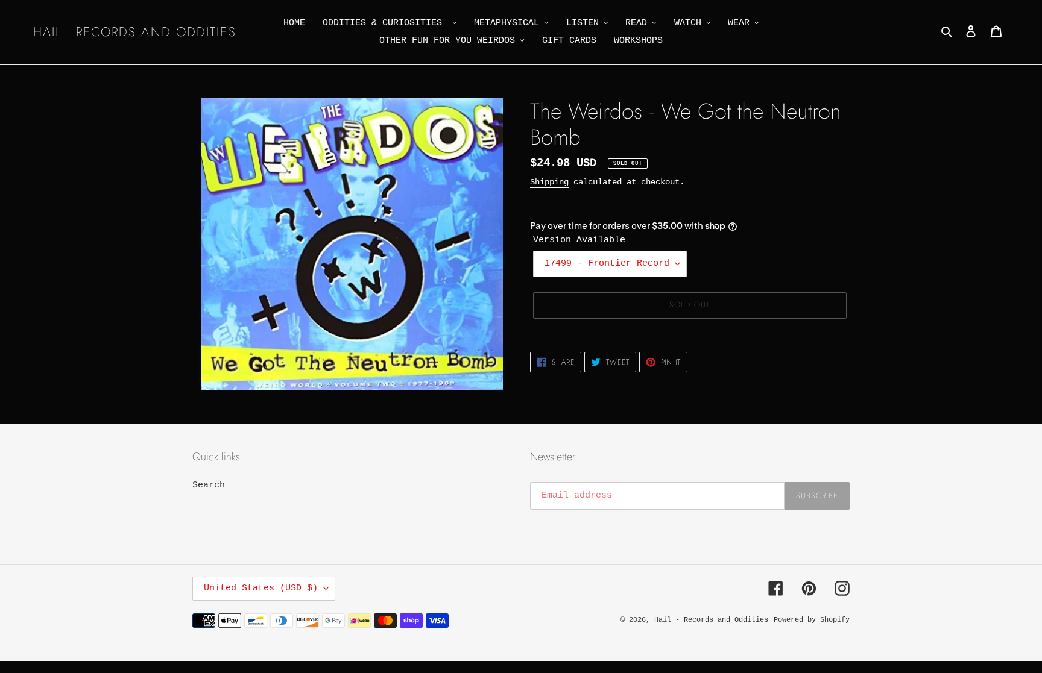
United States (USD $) (261, 588)
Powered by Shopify (812, 620)
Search (208, 485)
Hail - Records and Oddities (134, 32)
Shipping (549, 182)
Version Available (579, 240)
